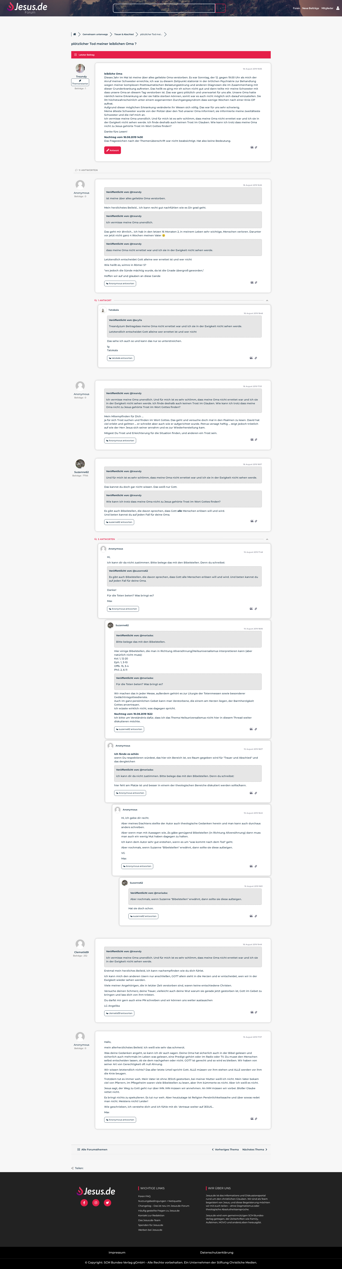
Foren (296, 8)
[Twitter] (107, 1202)
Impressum (117, 1252)
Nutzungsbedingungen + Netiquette (159, 1201)
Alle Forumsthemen (93, 1149)
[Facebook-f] (84, 1202)
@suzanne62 (140, 570)
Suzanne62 (81, 472)
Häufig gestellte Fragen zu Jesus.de (159, 1210)
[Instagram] (96, 1202)
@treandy (136, 192)
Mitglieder (327, 8)
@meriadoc (147, 635)
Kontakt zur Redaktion (151, 1215)
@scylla (137, 320)
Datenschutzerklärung (216, 1252)
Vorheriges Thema (226, 1149)
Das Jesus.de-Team (149, 1220)
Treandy (81, 76)
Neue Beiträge (310, 8)
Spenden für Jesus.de (150, 1225)
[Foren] (74, 34)
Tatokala (113, 309)
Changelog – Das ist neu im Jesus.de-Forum (163, 1205)
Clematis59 (81, 952)
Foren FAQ (144, 1196)
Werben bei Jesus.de (150, 1229)
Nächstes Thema (254, 1149)
